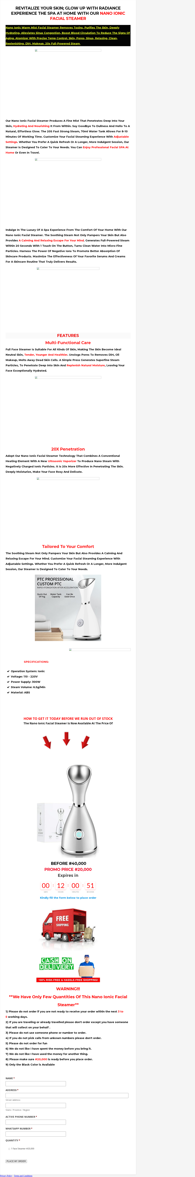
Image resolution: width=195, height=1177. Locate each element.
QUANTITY (13, 1140)
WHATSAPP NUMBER (19, 1128)
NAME (10, 1078)
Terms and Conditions (23, 1176)
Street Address (13, 1100)
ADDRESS (12, 1090)
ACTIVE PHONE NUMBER (21, 1116)
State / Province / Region (18, 1110)
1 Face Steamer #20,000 (22, 1148)
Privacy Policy (6, 1176)
